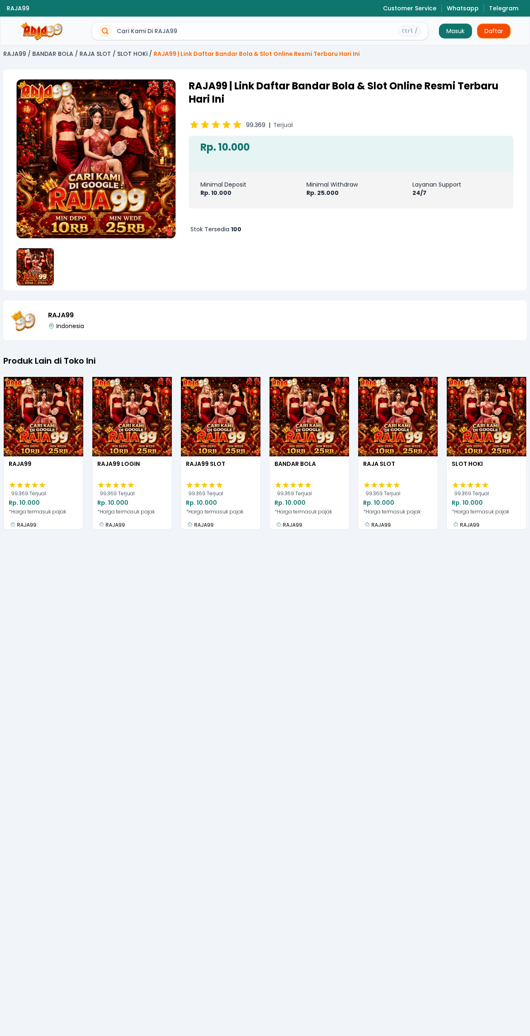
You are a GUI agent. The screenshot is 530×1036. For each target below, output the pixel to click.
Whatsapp (463, 8)
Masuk (455, 31)
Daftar (493, 31)
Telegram (503, 8)
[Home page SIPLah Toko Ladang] (42, 31)
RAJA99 (18, 8)
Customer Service (409, 8)
